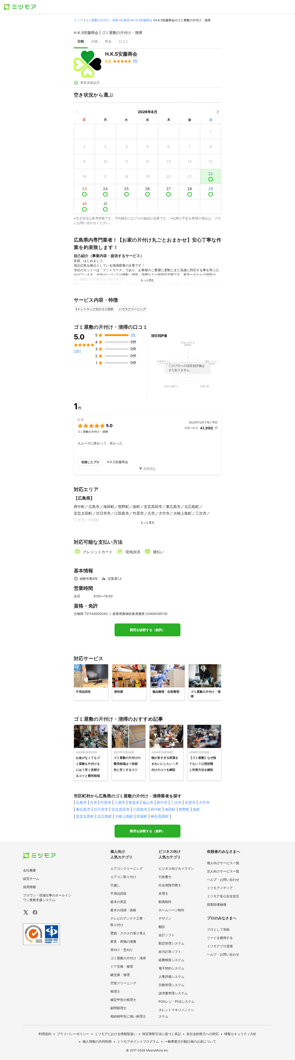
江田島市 (140, 809)
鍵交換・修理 (120, 975)
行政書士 (165, 877)
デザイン (165, 918)
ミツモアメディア (220, 888)
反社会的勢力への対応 (202, 1034)
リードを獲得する (220, 938)
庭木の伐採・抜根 (123, 910)
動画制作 (165, 902)
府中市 (162, 802)
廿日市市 (101, 809)
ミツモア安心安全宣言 (223, 896)
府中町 (156, 809)
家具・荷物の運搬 (123, 941)
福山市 (147, 802)
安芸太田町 (85, 816)
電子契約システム (171, 968)
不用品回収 (118, 893)
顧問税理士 (118, 1008)
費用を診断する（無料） (147, 630)
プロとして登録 (218, 929)
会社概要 (29, 870)
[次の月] (217, 111)
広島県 (125, 20)
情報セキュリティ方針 (240, 1034)
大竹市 (204, 802)
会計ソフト (167, 935)
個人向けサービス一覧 (223, 863)
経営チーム (31, 879)
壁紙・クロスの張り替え (128, 933)
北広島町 (104, 816)
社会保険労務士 (170, 885)
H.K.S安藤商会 (142, 20)
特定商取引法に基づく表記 (161, 1034)
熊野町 (184, 809)
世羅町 (142, 816)
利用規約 (44, 1034)
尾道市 (133, 802)
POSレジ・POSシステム (177, 1001)
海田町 (170, 809)
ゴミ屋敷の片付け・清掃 (101, 20)
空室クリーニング (123, 983)
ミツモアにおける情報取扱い (116, 1034)
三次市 (176, 802)
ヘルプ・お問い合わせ (223, 879)
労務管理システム (171, 985)
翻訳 (162, 927)
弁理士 (163, 893)
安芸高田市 (120, 809)
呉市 (93, 802)
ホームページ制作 (171, 910)
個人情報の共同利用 (97, 1041)
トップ (78, 20)
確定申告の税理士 (123, 1000)
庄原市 (190, 802)
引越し (115, 885)
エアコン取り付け (123, 877)
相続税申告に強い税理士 (128, 1016)
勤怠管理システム (171, 943)
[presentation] (81, 41)
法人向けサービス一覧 (223, 871)
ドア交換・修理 (121, 966)
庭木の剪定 (118, 902)
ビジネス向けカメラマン (176, 868)
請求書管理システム (173, 993)
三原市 (119, 802)
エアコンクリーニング (126, 868)
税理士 (115, 991)
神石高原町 (159, 816)
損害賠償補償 (216, 904)
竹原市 (105, 802)
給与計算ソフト (170, 952)
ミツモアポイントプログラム (138, 1041)
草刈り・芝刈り (121, 950)
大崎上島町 (124, 816)
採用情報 (29, 887)
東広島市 (83, 809)
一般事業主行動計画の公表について (190, 1041)
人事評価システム (171, 976)
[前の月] (77, 111)
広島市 (81, 802)
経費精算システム (171, 960)
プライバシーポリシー (73, 1034)
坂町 (196, 809)
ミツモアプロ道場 (220, 946)
